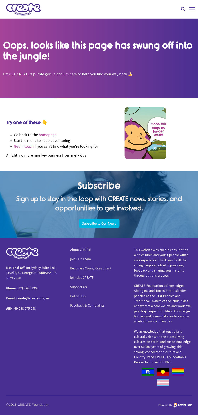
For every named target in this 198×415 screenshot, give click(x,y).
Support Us (78, 287)
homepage (47, 134)
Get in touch (24, 146)
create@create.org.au (32, 298)
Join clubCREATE (82, 277)
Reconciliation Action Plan (152, 362)
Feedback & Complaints (87, 305)
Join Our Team (80, 259)
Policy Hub (78, 296)
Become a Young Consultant (90, 268)
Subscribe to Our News (99, 223)
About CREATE (80, 250)
